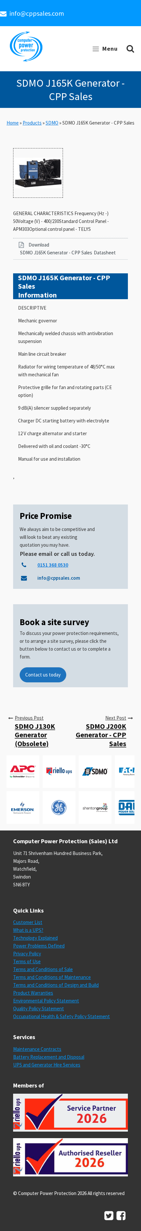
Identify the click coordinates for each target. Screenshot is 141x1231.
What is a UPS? (28, 930)
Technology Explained (35, 938)
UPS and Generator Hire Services (46, 1065)
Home (13, 123)
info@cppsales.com (37, 13)
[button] (70, 249)
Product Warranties (33, 993)
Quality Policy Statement (38, 1008)
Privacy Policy (27, 953)
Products (32, 123)
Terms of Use (27, 961)
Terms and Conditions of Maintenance (52, 977)
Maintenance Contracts (37, 1049)
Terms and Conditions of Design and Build (56, 985)
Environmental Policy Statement (46, 1001)
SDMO (52, 123)
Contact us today (43, 675)
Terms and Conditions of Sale (43, 969)
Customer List (27, 922)
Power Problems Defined (39, 946)
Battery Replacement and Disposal (48, 1057)
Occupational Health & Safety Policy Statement (61, 1016)
